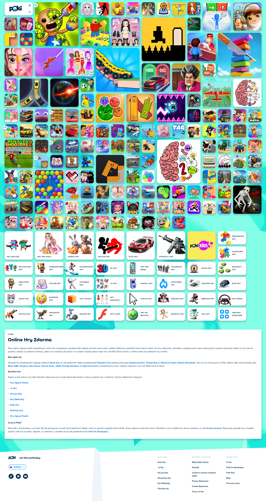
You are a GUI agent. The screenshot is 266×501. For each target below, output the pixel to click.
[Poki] (15, 9)
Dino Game (34, 366)
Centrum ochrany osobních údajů (204, 474)
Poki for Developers (98, 431)
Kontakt (195, 468)
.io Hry (13, 388)
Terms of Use (198, 492)
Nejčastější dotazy (200, 462)
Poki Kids (230, 473)
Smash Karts (48, 366)
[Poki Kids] (201, 245)
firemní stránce (214, 428)
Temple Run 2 (152, 363)
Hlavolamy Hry (164, 478)
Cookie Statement (200, 486)
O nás (229, 462)
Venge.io (23, 366)
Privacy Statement (200, 481)
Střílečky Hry (16, 410)
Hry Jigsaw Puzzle (19, 383)
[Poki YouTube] (25, 476)
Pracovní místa (233, 483)
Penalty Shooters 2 (71, 366)
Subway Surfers (137, 363)
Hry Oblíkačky (17, 399)
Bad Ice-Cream (90, 366)
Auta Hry (14, 405)
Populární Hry (104, 363)
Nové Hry (54, 363)
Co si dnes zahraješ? (30, 12)
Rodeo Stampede (186, 363)
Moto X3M (13, 366)
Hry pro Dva (16, 394)
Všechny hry (163, 489)
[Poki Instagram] (18, 476)
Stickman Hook (168, 363)
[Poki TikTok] (11, 476)
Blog (228, 478)
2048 (58, 366)
